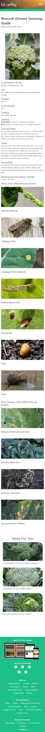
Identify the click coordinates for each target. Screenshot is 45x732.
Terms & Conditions (34, 710)
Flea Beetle (6, 333)
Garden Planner (9, 136)
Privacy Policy (22, 713)
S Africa (22, 726)
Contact (33, 706)
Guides (34, 683)
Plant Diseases (31, 690)
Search (29, 693)
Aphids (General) (9, 210)
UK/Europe (21, 723)
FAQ (26, 706)
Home (7, 703)
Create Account (9, 710)
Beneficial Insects (15, 690)
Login (20, 710)
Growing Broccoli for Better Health (17, 588)
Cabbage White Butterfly (13, 271)
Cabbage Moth (8, 241)
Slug (3, 363)
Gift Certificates (14, 706)
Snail (3, 394)
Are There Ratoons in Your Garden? (17, 614)
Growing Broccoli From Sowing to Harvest (20, 563)
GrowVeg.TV (15, 686)
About (15, 703)
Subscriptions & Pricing (30, 703)
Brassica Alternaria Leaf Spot (15, 431)
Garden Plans (18, 693)
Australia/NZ (34, 723)
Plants (25, 686)
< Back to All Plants (8, 179)
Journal (26, 683)
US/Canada (10, 723)
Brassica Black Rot (10, 462)
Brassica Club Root (10, 493)
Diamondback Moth (10, 302)
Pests (33, 686)
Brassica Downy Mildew (13, 523)
